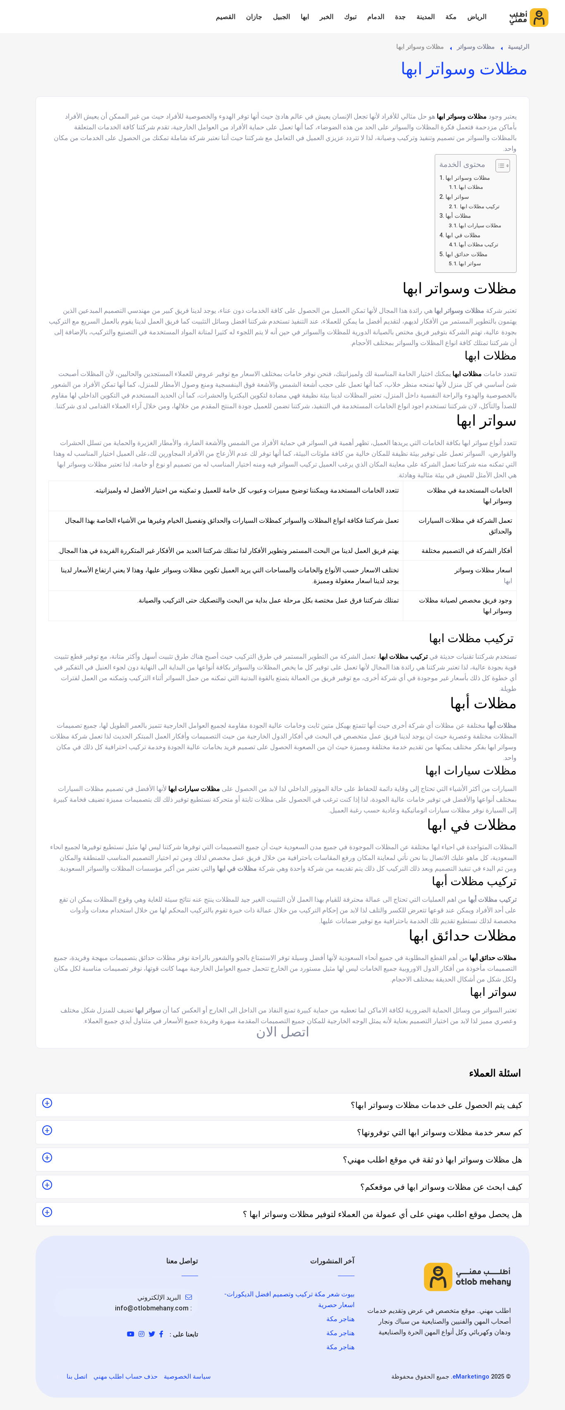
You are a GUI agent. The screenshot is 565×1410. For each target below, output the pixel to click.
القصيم (225, 17)
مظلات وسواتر (476, 46)
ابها (305, 17)
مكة (451, 17)
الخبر (326, 17)
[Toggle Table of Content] (498, 166)
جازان (254, 17)
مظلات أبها (458, 215)
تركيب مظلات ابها (479, 206)
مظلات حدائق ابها (466, 254)
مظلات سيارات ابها (480, 225)
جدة (400, 17)
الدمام (375, 17)
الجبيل (281, 17)
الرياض (476, 17)
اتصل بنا (77, 1376)
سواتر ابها (457, 196)
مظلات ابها (471, 187)
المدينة (426, 17)
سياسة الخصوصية (187, 1376)
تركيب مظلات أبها (478, 244)
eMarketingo (470, 1376)
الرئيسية (518, 46)
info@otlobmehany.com (152, 1308)
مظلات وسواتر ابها (467, 177)
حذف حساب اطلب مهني (125, 1376)
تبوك (350, 17)
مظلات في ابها (463, 235)
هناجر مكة (340, 1319)
